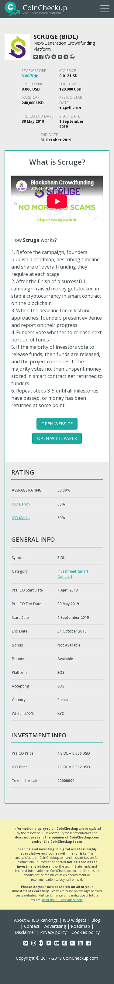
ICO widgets (74, 920)
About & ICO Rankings (36, 920)
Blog (95, 920)
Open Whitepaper (57, 438)
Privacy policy (53, 932)
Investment (66, 571)
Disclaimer (25, 932)
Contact (32, 926)
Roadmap (80, 926)
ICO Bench (21, 504)
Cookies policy (85, 932)
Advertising (55, 926)
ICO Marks (20, 517)
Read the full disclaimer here (62, 900)
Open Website (57, 424)
